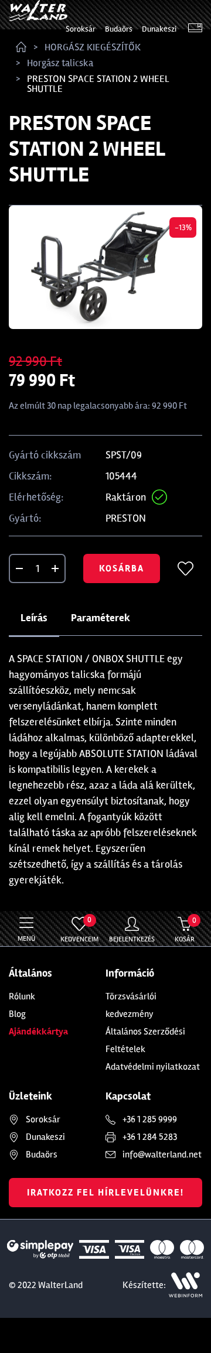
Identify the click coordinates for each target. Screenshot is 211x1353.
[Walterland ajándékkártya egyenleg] (195, 29)
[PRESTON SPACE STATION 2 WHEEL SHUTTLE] (105, 267)
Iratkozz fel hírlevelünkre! (105, 1192)
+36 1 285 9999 (149, 1119)
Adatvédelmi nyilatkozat (153, 1067)
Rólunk (22, 996)
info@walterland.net (162, 1154)
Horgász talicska (60, 63)
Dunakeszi (159, 29)
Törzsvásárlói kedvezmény (131, 1005)
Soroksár (81, 29)
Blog (17, 1014)
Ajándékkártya (38, 1031)
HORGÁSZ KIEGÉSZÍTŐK (93, 47)
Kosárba (121, 568)
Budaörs (118, 29)
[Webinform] (185, 1284)
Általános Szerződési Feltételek (145, 1040)
